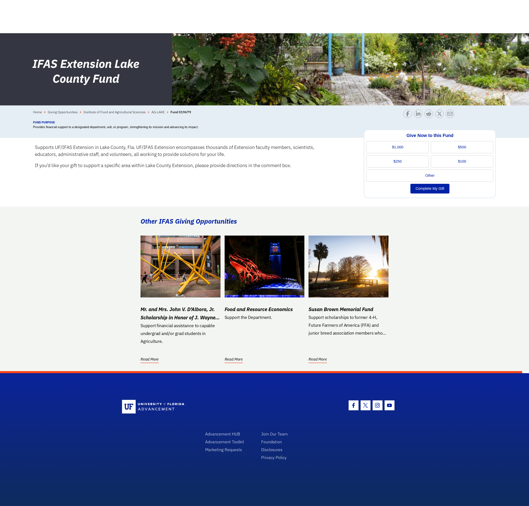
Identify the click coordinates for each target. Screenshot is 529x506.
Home (37, 112)
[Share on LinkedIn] (419, 115)
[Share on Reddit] (429, 115)
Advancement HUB (222, 434)
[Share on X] (440, 115)
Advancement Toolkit (224, 442)
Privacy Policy (274, 457)
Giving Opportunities (63, 112)
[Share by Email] (451, 115)
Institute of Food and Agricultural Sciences (114, 112)
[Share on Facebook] (408, 115)
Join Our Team (274, 434)
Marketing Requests (223, 449)
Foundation (271, 442)
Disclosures (271, 449)
